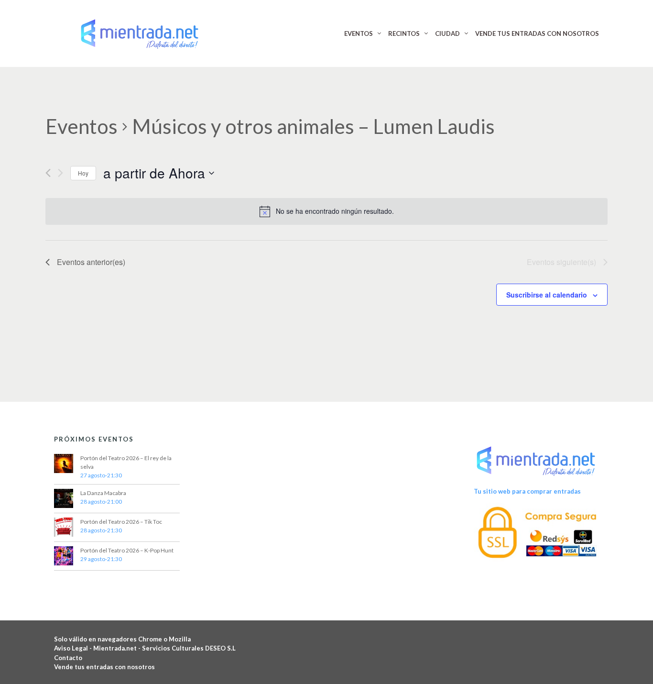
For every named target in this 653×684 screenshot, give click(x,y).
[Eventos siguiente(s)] (60, 172)
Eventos (81, 126)
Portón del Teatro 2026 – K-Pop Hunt (127, 550)
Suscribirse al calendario (546, 294)
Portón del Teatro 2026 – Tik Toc (121, 521)
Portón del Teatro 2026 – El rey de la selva (126, 462)
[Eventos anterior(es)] (48, 172)
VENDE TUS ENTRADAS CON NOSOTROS (537, 33)
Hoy (83, 173)
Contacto (68, 658)
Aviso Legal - (73, 648)
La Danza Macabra (103, 492)
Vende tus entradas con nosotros (104, 667)
